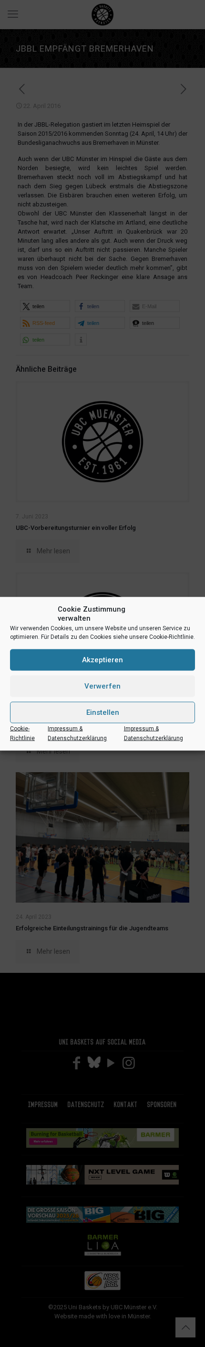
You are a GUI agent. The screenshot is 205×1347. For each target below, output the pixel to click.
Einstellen (102, 712)
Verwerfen (102, 686)
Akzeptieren (102, 660)
